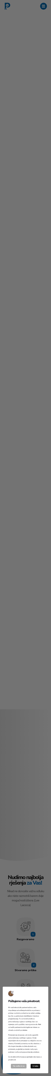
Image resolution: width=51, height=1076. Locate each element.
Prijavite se (15, 457)
